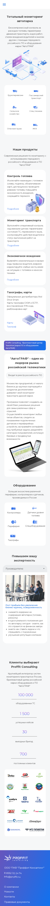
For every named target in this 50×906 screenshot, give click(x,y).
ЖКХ (35, 128)
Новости (9, 891)
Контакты (9, 896)
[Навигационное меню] (4, 4)
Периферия (13, 526)
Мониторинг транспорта (24, 220)
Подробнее (13, 279)
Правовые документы (17, 902)
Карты (10, 323)
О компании (11, 887)
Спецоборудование (35, 526)
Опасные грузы (14, 128)
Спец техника (35, 111)
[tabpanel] (25, 607)
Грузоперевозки (15, 95)
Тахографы (13, 540)
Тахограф (11, 326)
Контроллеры (14, 512)
